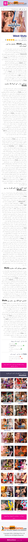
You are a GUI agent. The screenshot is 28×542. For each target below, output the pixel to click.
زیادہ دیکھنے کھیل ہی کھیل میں (14, 517)
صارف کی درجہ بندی (21, 40)
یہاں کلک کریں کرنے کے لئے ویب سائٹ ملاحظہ (14, 365)
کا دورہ (15, 540)
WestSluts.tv (24, 37)
